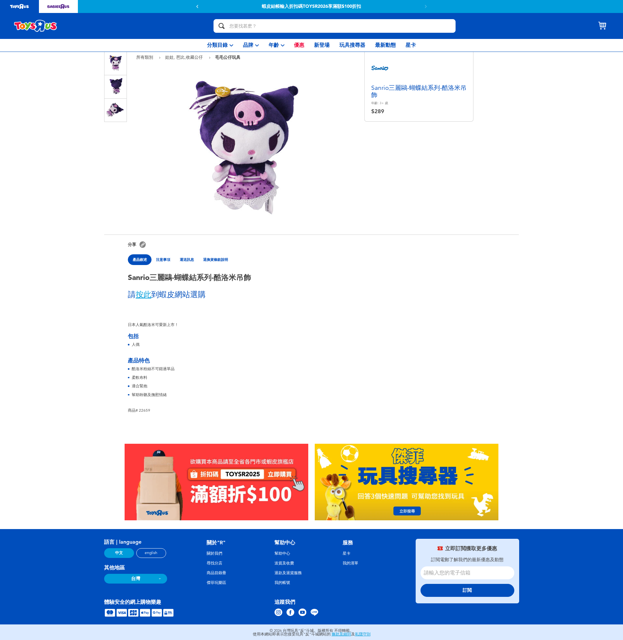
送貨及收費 (284, 563)
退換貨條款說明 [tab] (215, 259)
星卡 (346, 553)
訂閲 (467, 590)
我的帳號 (282, 582)
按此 (143, 294)
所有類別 (145, 57)
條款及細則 (341, 634)
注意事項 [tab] (163, 259)
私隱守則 (363, 634)
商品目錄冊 (216, 573)
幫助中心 (282, 553)
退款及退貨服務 (288, 573)
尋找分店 (214, 563)
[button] (197, 6)
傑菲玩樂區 (216, 582)
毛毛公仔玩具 (227, 57)
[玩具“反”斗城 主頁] (35, 26)
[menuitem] (220, 45)
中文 (119, 552)
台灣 (135, 578)
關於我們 (214, 553)
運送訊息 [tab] (187, 259)
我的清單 (350, 563)
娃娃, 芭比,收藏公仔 (184, 57)
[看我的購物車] (602, 26)
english (151, 552)
